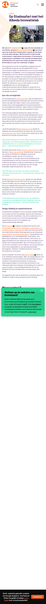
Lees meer (32, 312)
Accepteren (37, 597)
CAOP (25, 304)
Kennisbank (36, 304)
